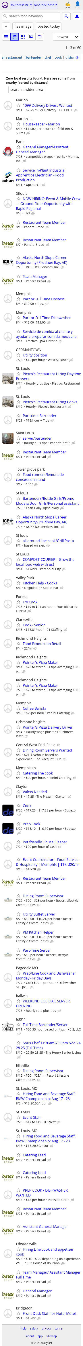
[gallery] (31, 37)
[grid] (23, 37)
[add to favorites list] (18, 105)
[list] (6, 37)
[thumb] (14, 37)
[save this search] (77, 16)
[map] (39, 37)
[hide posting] (76, 110)
